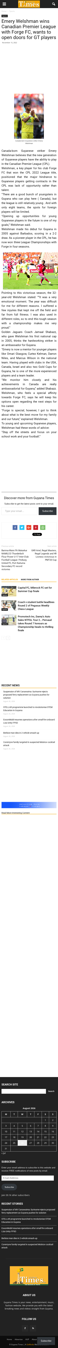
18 (14, 1137)
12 (22, 1131)
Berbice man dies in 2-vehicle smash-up (21, 733)
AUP (27, 1339)
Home (9, 1339)
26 (22, 1142)
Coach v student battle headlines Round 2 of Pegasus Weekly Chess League (36, 606)
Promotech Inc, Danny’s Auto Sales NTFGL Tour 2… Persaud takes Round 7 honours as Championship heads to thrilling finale (35, 623)
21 (38, 1137)
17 (6, 1137)
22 (45, 1137)
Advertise (19, 1339)
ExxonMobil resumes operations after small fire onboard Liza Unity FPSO (29, 721)
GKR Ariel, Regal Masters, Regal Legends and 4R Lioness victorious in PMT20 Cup (44, 555)
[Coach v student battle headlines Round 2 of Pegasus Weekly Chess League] (8, 605)
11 (14, 1131)
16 (53, 1131)
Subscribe (47, 511)
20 (30, 1137)
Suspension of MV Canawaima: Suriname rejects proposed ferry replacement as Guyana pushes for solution (26, 694)
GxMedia (30, 1344)
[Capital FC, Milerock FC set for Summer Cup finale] (8, 591)
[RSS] (33, 1328)
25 (14, 1142)
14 (38, 1131)
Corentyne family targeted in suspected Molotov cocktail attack (29, 744)
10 (6, 1131)
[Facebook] (25, 1328)
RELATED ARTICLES (9, 580)
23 (53, 1137)
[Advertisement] (29, 69)
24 (6, 1142)
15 (45, 1131)
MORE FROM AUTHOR (30, 580)
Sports (4, 16)
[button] (54, 4)
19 (22, 1137)
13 (30, 1131)
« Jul (3, 1153)
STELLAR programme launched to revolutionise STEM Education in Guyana (27, 709)
